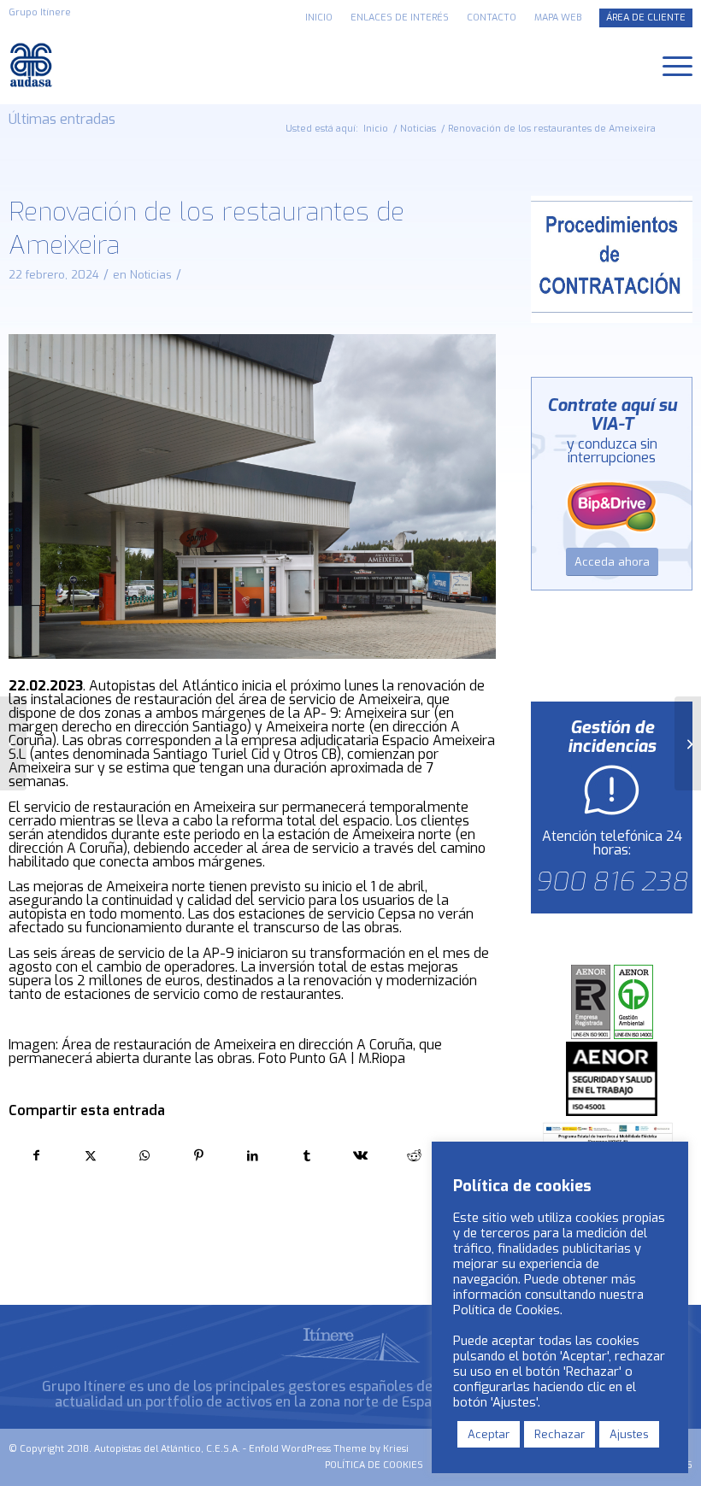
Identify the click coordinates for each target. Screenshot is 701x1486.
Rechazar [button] (559, 1434)
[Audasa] (33, 64)
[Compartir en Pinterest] (198, 1156)
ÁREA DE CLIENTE (646, 17)
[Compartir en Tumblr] (306, 1156)
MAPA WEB (557, 17)
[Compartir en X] (90, 1156)
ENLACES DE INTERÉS (399, 17)
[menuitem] (319, 18)
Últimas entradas (62, 119)
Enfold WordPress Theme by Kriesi (329, 1448)
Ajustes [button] (629, 1434)
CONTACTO (491, 17)
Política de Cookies (506, 1310)
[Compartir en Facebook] (36, 1156)
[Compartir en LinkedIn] (252, 1156)
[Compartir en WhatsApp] (144, 1156)
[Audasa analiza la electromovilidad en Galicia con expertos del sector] (13, 743)
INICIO (319, 17)
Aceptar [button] (489, 1434)
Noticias (151, 274)
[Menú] (668, 64)
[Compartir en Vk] (360, 1156)
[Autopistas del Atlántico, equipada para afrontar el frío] (687, 743)
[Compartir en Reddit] (414, 1156)
